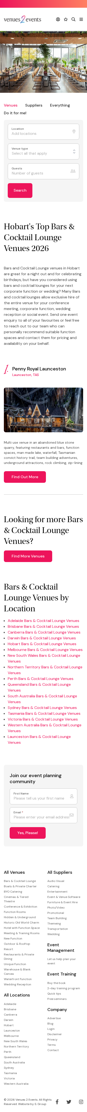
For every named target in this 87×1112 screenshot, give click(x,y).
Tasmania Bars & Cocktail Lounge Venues (44, 713)
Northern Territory (16, 1046)
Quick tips (54, 994)
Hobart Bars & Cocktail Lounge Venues (42, 643)
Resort (8, 949)
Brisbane (10, 1009)
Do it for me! (15, 113)
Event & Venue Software (63, 897)
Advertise (54, 1018)
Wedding (53, 934)
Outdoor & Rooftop (17, 944)
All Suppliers (59, 872)
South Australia (14, 1062)
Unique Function (15, 964)
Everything (60, 105)
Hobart (9, 1025)
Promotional (55, 913)
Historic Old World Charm (21, 922)
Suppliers (33, 105)
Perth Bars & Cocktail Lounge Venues (40, 678)
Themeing (54, 923)
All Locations (17, 995)
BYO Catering (13, 892)
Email (18, 812)
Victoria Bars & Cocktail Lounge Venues (43, 719)
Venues (10, 105)
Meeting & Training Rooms (22, 933)
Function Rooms (15, 912)
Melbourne (11, 1036)
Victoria (9, 1078)
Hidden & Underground (20, 917)
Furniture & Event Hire (62, 902)
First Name (21, 793)
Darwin (8, 1020)
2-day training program (63, 988)
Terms (51, 1045)
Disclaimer (54, 1034)
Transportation (57, 929)
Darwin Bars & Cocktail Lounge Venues (42, 638)
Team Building (57, 918)
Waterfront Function (18, 979)
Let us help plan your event (61, 961)
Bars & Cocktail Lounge (20, 881)
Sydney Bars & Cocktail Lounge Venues (42, 707)
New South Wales (15, 1041)
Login (51, 1029)
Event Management (60, 947)
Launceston (12, 1031)
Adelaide (10, 1004)
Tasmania (10, 1073)
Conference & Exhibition (20, 907)
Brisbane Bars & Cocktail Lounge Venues (43, 626)
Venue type (20, 149)
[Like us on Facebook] (57, 1101)
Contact (53, 1050)
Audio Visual (55, 881)
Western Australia (16, 1084)
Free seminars (57, 999)
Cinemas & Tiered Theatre (16, 899)
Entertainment (57, 892)
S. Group (40, 1104)
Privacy (52, 1039)
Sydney (9, 1068)
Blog (50, 1023)
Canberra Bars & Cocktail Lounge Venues (44, 632)
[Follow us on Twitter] (69, 1101)
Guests (17, 168)
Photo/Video (56, 908)
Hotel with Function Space (22, 928)
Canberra (10, 1015)
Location (18, 129)
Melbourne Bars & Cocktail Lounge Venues (45, 649)
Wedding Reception (17, 984)
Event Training (61, 974)
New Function (13, 938)
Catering (53, 886)
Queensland (12, 1057)
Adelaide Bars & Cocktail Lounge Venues (43, 620)
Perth (7, 1052)
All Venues (14, 872)
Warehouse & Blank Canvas (17, 972)
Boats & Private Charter (20, 886)
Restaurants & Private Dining (19, 957)
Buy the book (56, 983)
